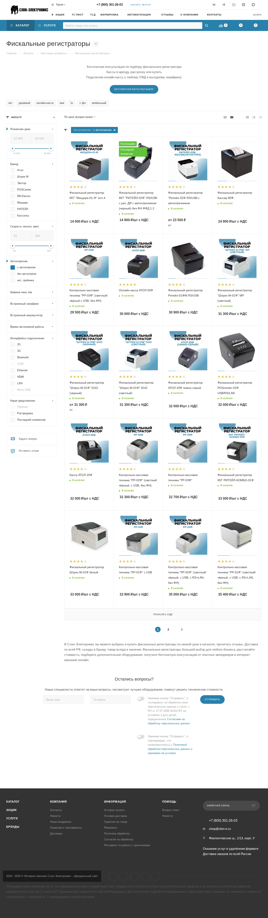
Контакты (56, 810)
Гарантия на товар (115, 821)
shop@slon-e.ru (220, 828)
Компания (58, 801)
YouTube (134, 876)
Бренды (12, 826)
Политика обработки (117, 833)
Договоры (56, 833)
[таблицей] (260, 117)
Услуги (12, 818)
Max (155, 876)
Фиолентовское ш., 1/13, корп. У (232, 838)
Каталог (13, 801)
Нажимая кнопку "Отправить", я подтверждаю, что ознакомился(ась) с (170, 745)
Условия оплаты (114, 810)
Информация (115, 801)
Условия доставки (115, 815)
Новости (55, 815)
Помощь (169, 801)
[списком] (254, 117)
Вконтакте (112, 876)
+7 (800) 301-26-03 (110, 4)
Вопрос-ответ (170, 810)
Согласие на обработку (118, 839)
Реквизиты (110, 827)
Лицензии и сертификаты (66, 827)
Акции (11, 810)
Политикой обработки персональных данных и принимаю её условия (170, 749)
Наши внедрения (60, 821)
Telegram (123, 876)
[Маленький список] (225, 117)
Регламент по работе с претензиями (127, 845)
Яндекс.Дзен (144, 876)
